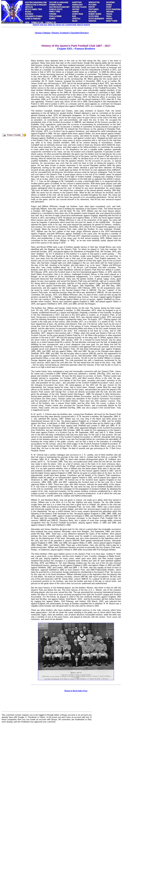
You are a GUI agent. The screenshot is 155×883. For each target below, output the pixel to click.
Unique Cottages (42, 33)
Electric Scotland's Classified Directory (70, 33)
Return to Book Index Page (75, 691)
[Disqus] (47, 763)
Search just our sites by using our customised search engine (61, 24)
